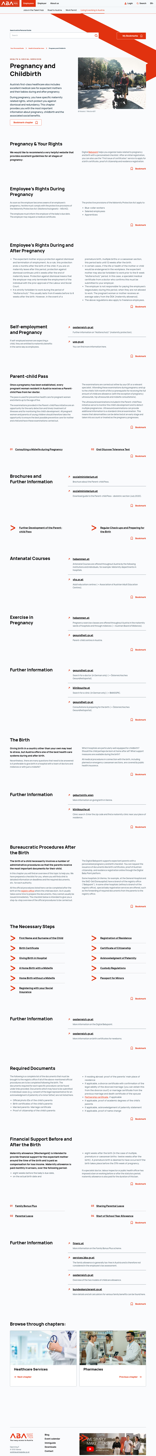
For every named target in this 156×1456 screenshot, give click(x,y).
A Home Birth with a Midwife (36, 968)
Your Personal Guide (17, 48)
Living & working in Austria (92, 10)
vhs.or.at (78, 579)
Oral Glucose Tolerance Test (113, 449)
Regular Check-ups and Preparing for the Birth (122, 529)
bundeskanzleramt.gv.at (87, 1289)
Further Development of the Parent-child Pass (40, 529)
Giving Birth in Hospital (33, 958)
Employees (28, 3)
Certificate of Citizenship (115, 948)
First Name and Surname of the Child (41, 938)
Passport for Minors (112, 978)
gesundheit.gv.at (83, 635)
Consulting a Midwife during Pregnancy (39, 449)
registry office (27, 890)
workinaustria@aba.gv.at (19, 1452)
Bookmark (140, 168)
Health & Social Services (36, 48)
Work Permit (71, 10)
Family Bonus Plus (26, 1206)
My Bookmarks (130, 35)
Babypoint (93, 152)
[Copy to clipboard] (44, 74)
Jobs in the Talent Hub (33, 10)
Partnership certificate (96, 1097)
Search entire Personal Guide (20, 30)
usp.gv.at (78, 341)
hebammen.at (81, 559)
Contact (49, 1451)
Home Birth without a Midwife (37, 978)
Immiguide (50, 1442)
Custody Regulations (113, 968)
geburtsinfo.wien (83, 795)
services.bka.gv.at (83, 1257)
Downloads (50, 1447)
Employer (42, 3)
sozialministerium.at (85, 476)
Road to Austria (55, 10)
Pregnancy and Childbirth (57, 48)
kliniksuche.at (81, 687)
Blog (47, 1434)
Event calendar (52, 1438)
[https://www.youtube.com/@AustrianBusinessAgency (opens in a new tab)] (112, 1443)
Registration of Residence (116, 938)
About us (54, 3)
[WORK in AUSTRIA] (22, 1437)
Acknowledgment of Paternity (118, 958)
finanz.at (78, 1243)
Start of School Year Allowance (114, 1216)
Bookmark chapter (23, 122)
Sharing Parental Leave (110, 1206)
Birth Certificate (29, 948)
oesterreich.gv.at (83, 327)
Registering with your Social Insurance (36, 990)
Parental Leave (24, 1216)
